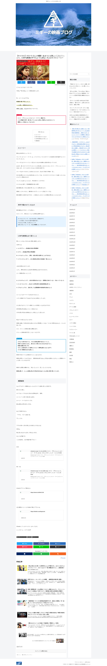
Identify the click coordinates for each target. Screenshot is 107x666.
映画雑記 (71, 349)
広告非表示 (72, 342)
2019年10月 (72, 242)
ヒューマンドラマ (73, 316)
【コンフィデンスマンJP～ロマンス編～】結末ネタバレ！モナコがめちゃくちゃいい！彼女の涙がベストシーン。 (79, 109)
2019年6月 (72, 255)
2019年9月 (72, 245)
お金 (70, 293)
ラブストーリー (73, 329)
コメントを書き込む (41, 651)
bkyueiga (84, 184)
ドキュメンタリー (73, 310)
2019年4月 (72, 261)
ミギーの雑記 (72, 323)
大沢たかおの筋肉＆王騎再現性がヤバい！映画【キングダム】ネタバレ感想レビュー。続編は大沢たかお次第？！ (79, 117)
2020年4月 (72, 222)
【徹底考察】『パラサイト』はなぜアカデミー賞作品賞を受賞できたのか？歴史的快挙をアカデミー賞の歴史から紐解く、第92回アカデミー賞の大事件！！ (81, 146)
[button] (89, 74)
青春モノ (71, 362)
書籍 (70, 352)
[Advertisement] (79, 62)
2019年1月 (72, 271)
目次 (39, 132)
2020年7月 (72, 216)
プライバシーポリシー (79, 662)
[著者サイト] (24, 553)
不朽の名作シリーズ (74, 336)
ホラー (71, 319)
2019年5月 (72, 258)
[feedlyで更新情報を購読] (41, 553)
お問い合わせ (87, 662)
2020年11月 (72, 209)
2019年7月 (72, 251)
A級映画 (71, 280)
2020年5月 (72, 219)
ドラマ (71, 313)
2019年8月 (72, 248)
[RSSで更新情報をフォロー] (58, 553)
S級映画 (71, 290)
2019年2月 (72, 268)
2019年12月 (72, 235)
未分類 (71, 355)
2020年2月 (72, 229)
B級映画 (71, 284)
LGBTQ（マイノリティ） (75, 287)
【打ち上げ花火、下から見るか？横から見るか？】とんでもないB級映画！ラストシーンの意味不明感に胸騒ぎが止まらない (79, 94)
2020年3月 (72, 225)
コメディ (71, 300)
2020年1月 (72, 232)
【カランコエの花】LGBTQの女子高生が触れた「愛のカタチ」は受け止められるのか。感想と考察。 (79, 102)
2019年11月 (72, 238)
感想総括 (38, 140)
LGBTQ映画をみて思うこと (42, 138)
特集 (70, 358)
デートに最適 (72, 306)
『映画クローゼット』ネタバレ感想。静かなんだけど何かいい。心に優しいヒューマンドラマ (79, 86)
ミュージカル (72, 326)
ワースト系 (72, 332)
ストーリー (38, 134)
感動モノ (71, 345)
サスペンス (72, 303)
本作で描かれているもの (41, 136)
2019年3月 (72, 264)
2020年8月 (72, 212)
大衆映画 (71, 339)
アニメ (71, 297)
